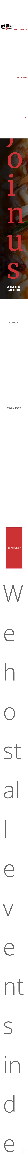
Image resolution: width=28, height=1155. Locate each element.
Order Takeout (22, 77)
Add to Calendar (14, 548)
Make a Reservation (20, 29)
